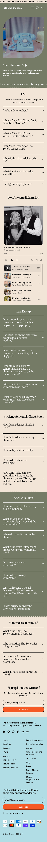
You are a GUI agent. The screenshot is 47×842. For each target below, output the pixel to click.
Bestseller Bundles (34, 744)
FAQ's (5, 752)
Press (28, 766)
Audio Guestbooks (34, 740)
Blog (28, 762)
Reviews (6, 748)
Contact (6, 756)
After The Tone (16, 813)
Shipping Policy (9, 760)
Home (5, 740)
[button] (37, 8)
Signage (30, 748)
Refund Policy (9, 764)
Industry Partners (10, 768)
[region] (23, 282)
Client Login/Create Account (32, 779)
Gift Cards (31, 758)
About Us (7, 744)
